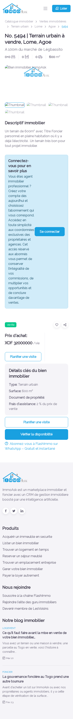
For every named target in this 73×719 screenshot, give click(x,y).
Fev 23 (9, 702)
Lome (38, 26)
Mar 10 (10, 658)
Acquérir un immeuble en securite (27, 537)
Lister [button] (63, 8)
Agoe (52, 26)
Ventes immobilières (52, 21)
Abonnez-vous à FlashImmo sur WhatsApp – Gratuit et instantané (31, 446)
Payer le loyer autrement (20, 575)
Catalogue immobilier (19, 21)
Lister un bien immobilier (20, 543)
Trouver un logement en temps (25, 550)
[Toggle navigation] (45, 8)
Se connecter (50, 232)
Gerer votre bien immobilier (22, 569)
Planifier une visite (23, 357)
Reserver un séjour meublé (22, 556)
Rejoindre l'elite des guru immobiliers (29, 602)
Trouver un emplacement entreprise (29, 562)
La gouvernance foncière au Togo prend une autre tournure (35, 679)
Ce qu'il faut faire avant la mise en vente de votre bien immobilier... (34, 635)
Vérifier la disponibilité (36, 434)
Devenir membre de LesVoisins (25, 609)
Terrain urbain (20, 26)
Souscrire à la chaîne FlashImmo (26, 596)
